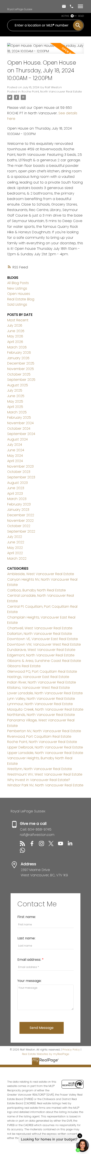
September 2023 (21, 477)
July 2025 (14, 390)
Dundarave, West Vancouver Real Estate (41, 649)
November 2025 (20, 368)
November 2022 (20, 520)
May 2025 (15, 401)
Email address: (29, 959)
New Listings (17, 288)
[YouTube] (63, 844)
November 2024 (20, 423)
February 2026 (19, 352)
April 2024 (15, 460)
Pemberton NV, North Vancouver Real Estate (44, 731)
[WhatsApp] (24, 851)
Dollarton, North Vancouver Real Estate (39, 633)
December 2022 (20, 515)
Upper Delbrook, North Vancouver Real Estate (45, 747)
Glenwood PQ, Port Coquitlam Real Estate (42, 671)
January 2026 (18, 358)
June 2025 (15, 395)
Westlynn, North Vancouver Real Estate (39, 768)
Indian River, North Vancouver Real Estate (41, 682)
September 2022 (21, 531)
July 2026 (14, 325)
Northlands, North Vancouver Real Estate (41, 714)
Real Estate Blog (20, 299)
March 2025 (17, 412)
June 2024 (15, 450)
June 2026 (15, 331)
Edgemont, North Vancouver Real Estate (40, 655)
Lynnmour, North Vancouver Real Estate (40, 703)
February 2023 (19, 504)
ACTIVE (65, 16)
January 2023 (18, 509)
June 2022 (15, 542)
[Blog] (24, 844)
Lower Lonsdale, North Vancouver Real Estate (45, 693)
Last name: (26, 938)
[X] (53, 844)
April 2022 (15, 553)
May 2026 (15, 336)
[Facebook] (34, 844)
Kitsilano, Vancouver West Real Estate (38, 687)
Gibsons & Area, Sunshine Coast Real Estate (44, 660)
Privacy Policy (71, 1049)
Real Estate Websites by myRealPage (45, 1054)
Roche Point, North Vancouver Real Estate (52, 92)
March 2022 (16, 558)
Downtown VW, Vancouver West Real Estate (44, 644)
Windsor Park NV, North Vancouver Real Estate (45, 785)
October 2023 (18, 471)
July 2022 (14, 536)
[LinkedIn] (72, 844)
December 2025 (20, 363)
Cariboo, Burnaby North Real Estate (36, 590)
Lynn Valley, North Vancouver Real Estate (41, 698)
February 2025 (19, 417)
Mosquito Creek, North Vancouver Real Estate (45, 709)
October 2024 (18, 428)
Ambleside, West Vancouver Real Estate (40, 573)
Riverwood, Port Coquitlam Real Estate (39, 736)
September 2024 (21, 433)
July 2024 (14, 444)
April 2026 (15, 341)
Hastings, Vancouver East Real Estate (38, 676)
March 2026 (17, 347)
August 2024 (17, 439)
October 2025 (18, 374)
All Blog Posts (18, 282)
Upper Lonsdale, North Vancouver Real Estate (45, 752)
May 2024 (15, 455)
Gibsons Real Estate (24, 666)
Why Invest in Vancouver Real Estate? (38, 779)
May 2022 (15, 547)
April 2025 (15, 406)
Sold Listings (17, 304)
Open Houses (18, 293)
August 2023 (17, 482)
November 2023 (20, 466)
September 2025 (21, 379)
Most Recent (17, 320)
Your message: (29, 980)
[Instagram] (43, 844)
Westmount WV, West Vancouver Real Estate (44, 774)
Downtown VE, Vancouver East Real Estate (42, 638)
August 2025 (17, 385)
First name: (26, 916)
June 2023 (15, 488)
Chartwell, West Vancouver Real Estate (39, 628)
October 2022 (18, 525)
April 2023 (15, 493)
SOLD (81, 16)
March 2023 (16, 498)
